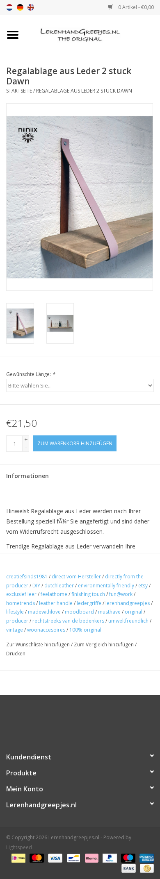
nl (9, 7)
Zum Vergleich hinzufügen (104, 644)
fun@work (121, 594)
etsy (143, 585)
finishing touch (88, 594)
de (20, 7)
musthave (109, 611)
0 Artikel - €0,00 (135, 7)
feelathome (54, 594)
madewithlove (44, 611)
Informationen (27, 476)
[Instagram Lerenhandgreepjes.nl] (87, 720)
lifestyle (15, 611)
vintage (14, 629)
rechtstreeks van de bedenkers (68, 620)
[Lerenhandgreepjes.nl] (93, 34)
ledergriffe (89, 603)
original (133, 611)
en (30, 7)
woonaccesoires (46, 629)
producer (17, 620)
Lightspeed (19, 847)
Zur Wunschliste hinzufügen (38, 644)
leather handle (56, 603)
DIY (36, 585)
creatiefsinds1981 (27, 576)
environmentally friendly (106, 585)
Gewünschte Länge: (30, 374)
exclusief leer (21, 594)
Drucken (15, 653)
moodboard (79, 611)
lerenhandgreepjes (127, 603)
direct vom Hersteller (76, 576)
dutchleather (59, 585)
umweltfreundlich (128, 620)
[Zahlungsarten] (18, 857)
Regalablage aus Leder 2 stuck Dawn (84, 90)
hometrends (20, 603)
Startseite (19, 90)
